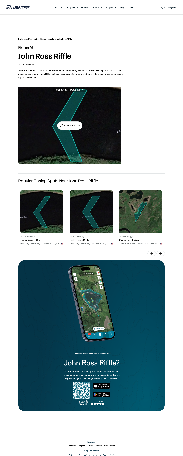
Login (162, 7)
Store (130, 7)
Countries (72, 445)
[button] (69, 125)
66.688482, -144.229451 (68, 89)
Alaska (51, 39)
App (57, 7)
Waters (98, 445)
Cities (90, 445)
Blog (121, 7)
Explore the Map (25, 39)
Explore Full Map (72, 125)
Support (109, 7)
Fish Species (109, 445)
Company (70, 7)
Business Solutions (90, 7)
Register (172, 7)
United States (40, 39)
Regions (82, 445)
